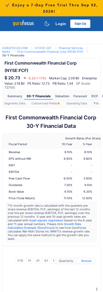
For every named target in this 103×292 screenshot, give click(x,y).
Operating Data (76, 103)
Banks (6, 51)
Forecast (80, 96)
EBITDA (14, 172)
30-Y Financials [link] (13, 55)
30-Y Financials (38, 96)
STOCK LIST (43, 48)
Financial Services (71, 48)
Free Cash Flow (19, 178)
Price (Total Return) (22, 198)
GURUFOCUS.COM (15, 48)
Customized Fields (44, 103)
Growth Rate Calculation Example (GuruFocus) (44, 226)
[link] (15, 47)
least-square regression (46, 220)
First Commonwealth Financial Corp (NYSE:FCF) (50, 51)
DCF (94, 96)
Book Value (16, 191)
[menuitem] (14, 96)
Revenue (14, 152)
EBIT (12, 165)
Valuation (62, 96)
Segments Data (14, 103)
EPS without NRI (20, 158)
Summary (14, 96)
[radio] (66, 261)
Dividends (15, 185)
